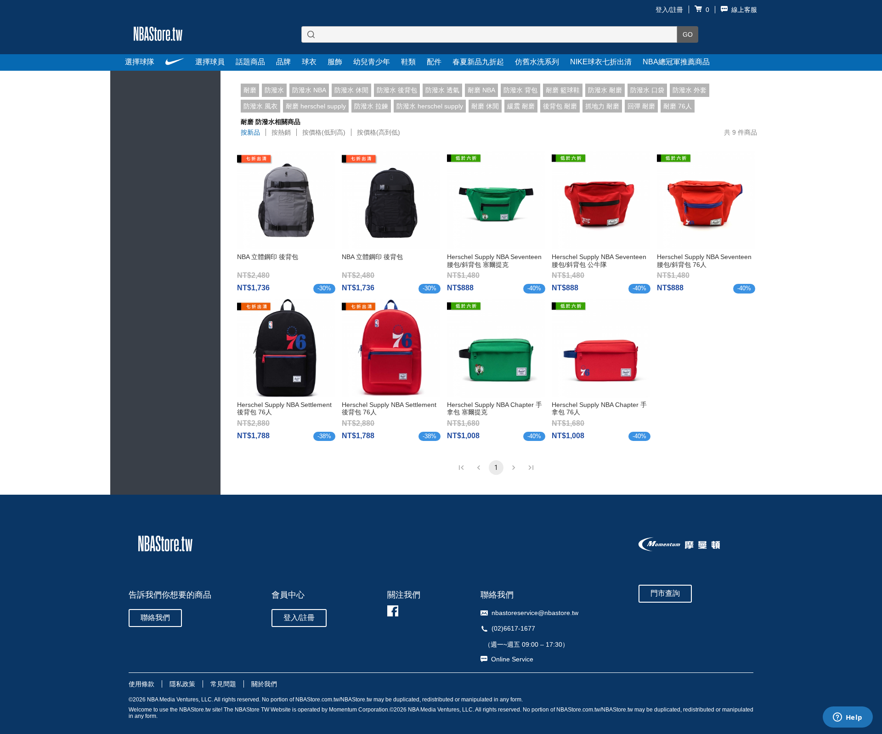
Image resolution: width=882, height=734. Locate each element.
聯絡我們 (155, 617)
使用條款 (141, 684)
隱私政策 (182, 684)
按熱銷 (281, 132)
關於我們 (264, 684)
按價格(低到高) (323, 132)
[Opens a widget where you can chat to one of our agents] (847, 717)
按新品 (250, 132)
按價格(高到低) (378, 132)
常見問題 (223, 684)
